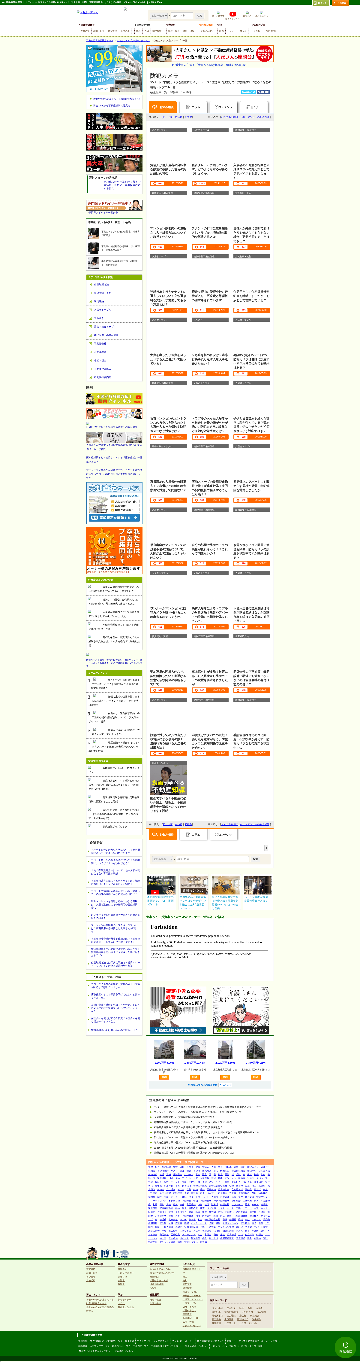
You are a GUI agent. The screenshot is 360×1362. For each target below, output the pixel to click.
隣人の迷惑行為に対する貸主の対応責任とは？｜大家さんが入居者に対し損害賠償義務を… (114, 684)
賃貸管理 (112, 31)
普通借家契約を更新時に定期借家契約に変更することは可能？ (113, 799)
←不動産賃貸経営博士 (13, 2)
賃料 (171, 1215)
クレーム (188, 1174)
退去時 (239, 1185)
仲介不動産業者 (221, 1200)
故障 (171, 1223)
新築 (240, 1234)
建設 (222, 1234)
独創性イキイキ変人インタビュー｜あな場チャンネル (106, 1351)
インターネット (199, 1223)
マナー (183, 1219)
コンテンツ (225, 107)
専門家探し (271, 31)
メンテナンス (189, 1234)
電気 (220, 1212)
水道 (256, 1208)
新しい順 (167, 117)
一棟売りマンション (193, 1299)
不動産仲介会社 (126, 1273)
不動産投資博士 (142, 24)
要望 (186, 1223)
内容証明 (206, 1215)
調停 (159, 1197)
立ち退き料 (237, 1189)
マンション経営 (167, 1242)
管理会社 (265, 1167)
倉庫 (186, 1193)
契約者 (160, 1189)
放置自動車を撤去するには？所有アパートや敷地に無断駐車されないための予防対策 (114, 746)
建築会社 (122, 1276)
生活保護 (247, 1200)
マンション (230, 1178)
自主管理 (224, 1197)
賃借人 (205, 1167)
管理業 (163, 1223)
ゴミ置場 (211, 1208)
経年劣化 (258, 1182)
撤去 (256, 1174)
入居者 (190, 1167)
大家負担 (173, 1219)
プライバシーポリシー (183, 1341)
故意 (175, 1167)
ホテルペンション (192, 1325)
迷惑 (189, 1170)
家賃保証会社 (166, 1208)
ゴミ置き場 (264, 1170)
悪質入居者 (154, 1230)
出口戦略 (228, 1319)
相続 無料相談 (157, 1284)
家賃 (249, 1174)
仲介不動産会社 (212, 1219)
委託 (240, 1219)
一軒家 (226, 1182)
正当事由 (222, 1193)
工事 (238, 1208)
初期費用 (152, 1223)
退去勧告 (173, 1230)
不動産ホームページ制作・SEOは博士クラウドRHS (237, 1346)
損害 (177, 1185)
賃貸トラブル (191, 1242)
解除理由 (224, 1170)
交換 (171, 1212)
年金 (164, 1230)
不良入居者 (167, 1227)
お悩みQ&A (206, 31)
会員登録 (341, 3)
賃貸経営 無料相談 (159, 1280)
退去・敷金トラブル (105, 326)
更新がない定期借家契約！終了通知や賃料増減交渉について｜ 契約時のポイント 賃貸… (114, 717)
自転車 (228, 1167)
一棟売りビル (189, 1303)
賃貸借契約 (163, 1170)
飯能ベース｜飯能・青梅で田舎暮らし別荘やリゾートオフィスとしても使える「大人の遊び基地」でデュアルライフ (114, 663)
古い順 (178, 117)
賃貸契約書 (223, 1189)
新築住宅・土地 (190, 1318)
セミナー (231, 31)
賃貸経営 (193, 1208)
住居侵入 (161, 1212)
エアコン (247, 1208)
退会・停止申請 (126, 1341)
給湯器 (264, 1204)
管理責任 (245, 1223)
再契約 (178, 1227)
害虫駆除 (231, 1315)
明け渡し (229, 1212)
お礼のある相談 (229, 117)
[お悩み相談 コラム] (163, 859)
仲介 (191, 1197)
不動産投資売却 (102, 377)
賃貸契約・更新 (102, 292)
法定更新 (247, 1182)
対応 (216, 1170)
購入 (138, 31)
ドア (195, 1178)
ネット (230, 1208)
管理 (150, 1167)
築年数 (158, 1185)
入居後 (214, 1197)
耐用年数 (168, 1185)
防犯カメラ (253, 1167)
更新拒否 (236, 1182)
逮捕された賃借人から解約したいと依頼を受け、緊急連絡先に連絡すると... (113, 601)
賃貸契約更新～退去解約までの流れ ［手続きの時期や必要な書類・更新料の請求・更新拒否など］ (113, 814)
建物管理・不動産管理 (106, 335)
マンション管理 (226, 1227)
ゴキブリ (211, 1193)
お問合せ (231, 1341)
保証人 (158, 1182)
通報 (150, 1182)
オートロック (159, 1200)
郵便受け (152, 1242)
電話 (227, 1174)
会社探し (258, 31)
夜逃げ (262, 1212)
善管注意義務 (200, 1185)
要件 (240, 1197)
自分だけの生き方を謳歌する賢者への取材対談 (111, 426)
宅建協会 (206, 1230)
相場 (155, 1204)
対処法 (250, 1178)
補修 (213, 1178)
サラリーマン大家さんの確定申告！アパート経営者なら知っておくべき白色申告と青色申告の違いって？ (114, 474)
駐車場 (214, 1204)
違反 (162, 1174)
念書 (191, 1212)
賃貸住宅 (175, 1234)
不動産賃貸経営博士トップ (99, 40)
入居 (213, 1167)
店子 (247, 1230)
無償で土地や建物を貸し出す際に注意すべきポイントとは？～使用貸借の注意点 (114, 700)
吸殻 (265, 1238)
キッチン (265, 1208)
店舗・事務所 (189, 1307)
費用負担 (164, 1234)
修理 (231, 1185)
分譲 (211, 1223)
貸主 (247, 1185)
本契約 (257, 1238)
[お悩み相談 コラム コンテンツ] (159, 15)
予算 (202, 1227)
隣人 (256, 1200)
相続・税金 (173, 31)
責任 (168, 1204)
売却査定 (187, 1284)
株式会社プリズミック (115, 826)
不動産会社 (174, 1200)
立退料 (232, 1193)
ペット (205, 1197)
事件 (182, 1204)
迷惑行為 (206, 1170)
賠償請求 (240, 1238)
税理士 (121, 1284)
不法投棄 (211, 1227)
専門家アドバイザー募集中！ (104, 212)
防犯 (243, 1167)
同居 (222, 1215)
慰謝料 (151, 1197)
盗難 (204, 1182)
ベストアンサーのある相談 (254, 117)
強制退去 (177, 1174)
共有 (263, 1174)
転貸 (198, 1212)
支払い (192, 1182)
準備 (200, 1204)
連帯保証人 (181, 1212)
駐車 (247, 1204)
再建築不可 (217, 1315)
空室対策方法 (101, 284)
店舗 (189, 1189)
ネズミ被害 (165, 1193)
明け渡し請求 (258, 1230)
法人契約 (261, 1312)
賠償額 (217, 1230)
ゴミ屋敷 (152, 1193)
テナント (175, 1182)
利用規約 (111, 1341)
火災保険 (204, 1178)
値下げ (257, 1189)
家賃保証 (152, 1208)
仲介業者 (249, 1197)
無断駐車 (216, 1312)
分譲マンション (230, 1223)
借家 (157, 1227)
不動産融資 (100, 352)
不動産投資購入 (102, 368)
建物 (220, 1178)
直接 (198, 1174)
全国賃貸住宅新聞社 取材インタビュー (113, 770)
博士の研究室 (218, 16)
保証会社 (224, 1204)
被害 (198, 1167)
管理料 (232, 1219)
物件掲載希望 (97, 1341)
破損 (182, 1167)
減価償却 (216, 1323)
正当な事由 (185, 1230)
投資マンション (190, 1291)
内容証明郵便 (240, 1215)
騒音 (204, 1174)
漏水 (184, 1208)
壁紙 (225, 1219)
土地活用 (125, 31)
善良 (249, 1238)
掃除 (162, 1204)
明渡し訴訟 (228, 1230)
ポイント (184, 1238)
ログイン (322, 3)
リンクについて (161, 1341)
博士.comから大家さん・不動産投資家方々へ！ (117, 98)
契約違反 (152, 1174)
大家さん (256, 1219)
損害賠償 (186, 1185)
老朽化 (239, 1227)
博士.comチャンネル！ (196, 1346)
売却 (146, 31)
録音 (220, 1174)
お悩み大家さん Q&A (160, 1269)
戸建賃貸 (187, 1314)
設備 (207, 1204)
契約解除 (166, 1167)
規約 (218, 1223)
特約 (177, 1208)
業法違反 (195, 1238)
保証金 (259, 1234)
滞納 (202, 1189)
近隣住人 (254, 1215)
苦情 (238, 1174)
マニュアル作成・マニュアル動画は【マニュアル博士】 (154, 1346)
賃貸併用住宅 (189, 1310)
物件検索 (156, 31)
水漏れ (262, 1185)
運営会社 (82, 1341)
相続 (171, 1178)
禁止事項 (251, 1170)
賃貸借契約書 (238, 1170)
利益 (247, 1219)
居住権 (253, 1212)
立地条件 (173, 1238)
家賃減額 (161, 1178)
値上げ (163, 1238)
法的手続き (241, 1212)
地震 (202, 1208)
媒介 (204, 1238)
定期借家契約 (191, 1227)
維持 (216, 1215)
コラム (243, 31)
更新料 (194, 1193)
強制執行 (263, 1193)
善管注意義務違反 (218, 1185)
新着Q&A (154, 1276)
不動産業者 (205, 1200)
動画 (221, 31)
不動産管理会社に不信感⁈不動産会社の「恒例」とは (113, 626)
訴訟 (166, 1197)
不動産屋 (177, 1193)
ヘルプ (153, 1288)
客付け (208, 1234)
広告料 (178, 1223)
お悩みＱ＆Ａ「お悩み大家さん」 (133, 40)
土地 (198, 1197)
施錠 (180, 1242)
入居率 (196, 1230)
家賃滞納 (191, 1204)
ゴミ (220, 1167)
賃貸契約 (211, 1189)
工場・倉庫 (188, 1322)
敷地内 (241, 1178)
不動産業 (186, 1200)
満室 (216, 1234)
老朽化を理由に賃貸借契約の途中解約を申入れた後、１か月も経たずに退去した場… (114, 641)
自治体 (203, 1242)
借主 (254, 1185)
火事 (177, 1215)
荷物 (254, 1193)
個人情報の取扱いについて (210, 1341)
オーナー (175, 1197)
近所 (175, 1204)
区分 (254, 1223)
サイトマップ (143, 1341)
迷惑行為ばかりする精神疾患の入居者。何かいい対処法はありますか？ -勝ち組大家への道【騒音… (113, 784)
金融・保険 (188, 31)
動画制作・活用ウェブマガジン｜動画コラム (100, 1346)
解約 (195, 1189)
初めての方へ (261, 16)
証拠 (236, 1167)
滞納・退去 (98, 31)
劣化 (150, 1185)
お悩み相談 (167, 107)
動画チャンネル (232, 19)
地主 (200, 1234)
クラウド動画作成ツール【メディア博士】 (260, 1341)
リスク (174, 1170)
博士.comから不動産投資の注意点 (111, 105)
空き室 (248, 1227)
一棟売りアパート (192, 1295)
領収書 (192, 1219)
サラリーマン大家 (248, 1323)
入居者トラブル (102, 309)
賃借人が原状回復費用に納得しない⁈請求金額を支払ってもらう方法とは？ (113, 589)
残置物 (212, 1212)
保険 (177, 1178)
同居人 (239, 1230)
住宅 (184, 1197)
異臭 (261, 1223)
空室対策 (85, 31)
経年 (267, 1182)
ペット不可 (217, 1308)
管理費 (163, 1219)
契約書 (151, 1170)
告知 (195, 1200)
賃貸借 (196, 1170)
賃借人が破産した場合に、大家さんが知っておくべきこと (116, 732)
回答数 (188, 117)
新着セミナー (124, 1299)
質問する (247, 16)
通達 (229, 1215)
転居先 (151, 1212)
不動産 (248, 1189)
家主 (265, 1189)
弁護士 (121, 1280)
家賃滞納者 (160, 1215)
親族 (166, 1182)
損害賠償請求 (227, 1238)
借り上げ (213, 1238)
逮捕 (168, 1174)
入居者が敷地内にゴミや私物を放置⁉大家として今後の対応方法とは (113, 614)
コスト (221, 1208)
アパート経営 (261, 1227)
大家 (184, 1182)
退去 (157, 1167)
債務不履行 (244, 1193)
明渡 (204, 1212)
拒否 (218, 1182)
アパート (186, 1178)
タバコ (259, 1178)
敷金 (202, 1193)
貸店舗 (181, 1189)
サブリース (237, 1204)
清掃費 (266, 1219)
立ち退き (170, 1189)
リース (255, 1204)
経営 (234, 1197)
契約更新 (236, 1200)
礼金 (200, 1219)
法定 (211, 1182)
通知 (182, 1170)
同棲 (198, 1215)
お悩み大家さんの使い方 (162, 1273)
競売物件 (216, 1319)
